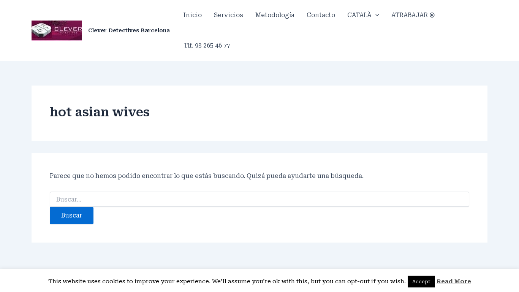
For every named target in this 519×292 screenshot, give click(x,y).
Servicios (228, 15)
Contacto (321, 15)
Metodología (274, 15)
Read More (454, 281)
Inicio (193, 15)
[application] (375, 15)
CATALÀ (359, 15)
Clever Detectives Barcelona (129, 30)
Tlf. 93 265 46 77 (207, 45)
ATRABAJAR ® (413, 15)
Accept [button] (421, 281)
